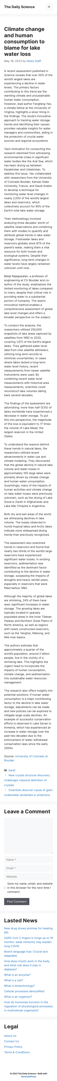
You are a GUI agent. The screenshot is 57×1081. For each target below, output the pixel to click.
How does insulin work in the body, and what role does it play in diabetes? (27, 965)
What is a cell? (13, 980)
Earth (12, 770)
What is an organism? (18, 996)
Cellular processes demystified (24, 991)
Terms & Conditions (17, 1052)
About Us (10, 1036)
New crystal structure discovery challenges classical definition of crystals (27, 780)
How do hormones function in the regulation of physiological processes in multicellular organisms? (28, 1006)
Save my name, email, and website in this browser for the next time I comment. (30, 887)
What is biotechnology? (19, 985)
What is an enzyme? (17, 974)
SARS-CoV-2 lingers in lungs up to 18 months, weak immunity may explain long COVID (28, 942)
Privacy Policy (13, 1046)
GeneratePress (28, 1076)
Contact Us (11, 1041)
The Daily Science (19, 7)
